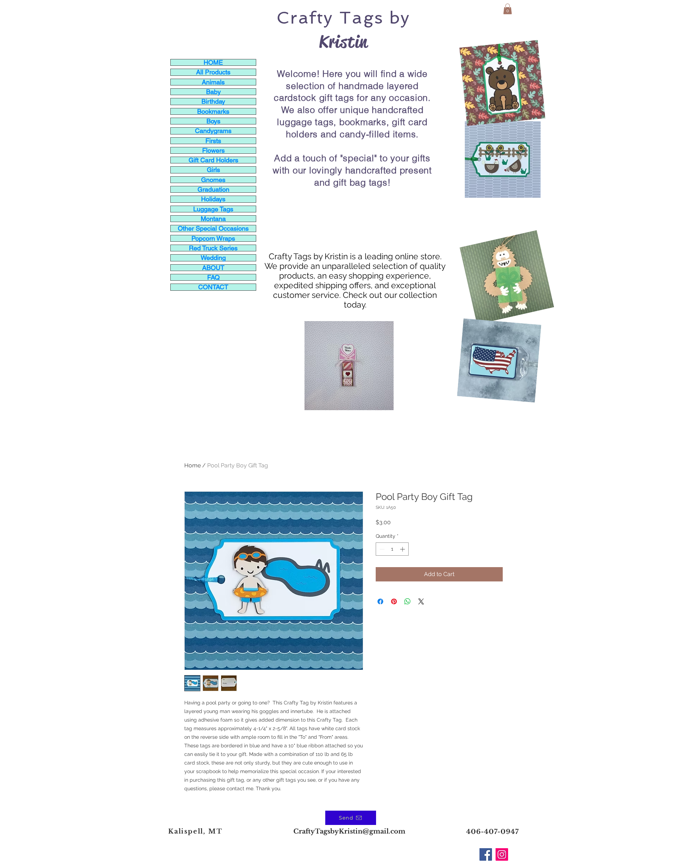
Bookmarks (213, 111)
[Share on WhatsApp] (407, 601)
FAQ (213, 277)
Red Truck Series (213, 248)
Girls (213, 170)
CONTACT (213, 287)
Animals (213, 82)
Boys (213, 121)
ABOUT (213, 268)
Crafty (305, 18)
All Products (213, 72)
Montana (213, 219)
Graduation (213, 189)
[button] (507, 9)
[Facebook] (485, 854)
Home (192, 465)
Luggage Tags (213, 209)
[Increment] (403, 549)
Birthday (213, 101)
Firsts (213, 141)
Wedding (213, 258)
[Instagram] (502, 854)
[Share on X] (421, 601)
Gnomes (213, 180)
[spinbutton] (392, 549)
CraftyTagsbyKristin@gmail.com (349, 831)
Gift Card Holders (213, 160)
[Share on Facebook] (380, 601)
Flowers (213, 150)
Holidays (213, 199)
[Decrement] (381, 549)
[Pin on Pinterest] (394, 601)
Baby (213, 92)
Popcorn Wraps (213, 238)
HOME (213, 62)
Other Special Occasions (213, 228)
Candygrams (213, 131)
